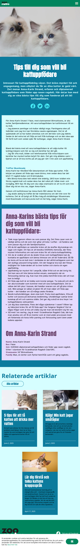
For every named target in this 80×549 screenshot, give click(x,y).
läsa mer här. (13, 544)
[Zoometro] (5, 3)
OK (72, 541)
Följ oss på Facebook (70, 533)
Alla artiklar (13, 384)
